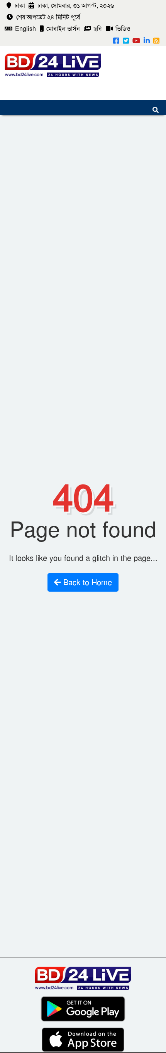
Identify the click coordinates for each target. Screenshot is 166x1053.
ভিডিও (122, 29)
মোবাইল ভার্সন (62, 29)
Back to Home (86, 582)
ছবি (97, 29)
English (25, 29)
